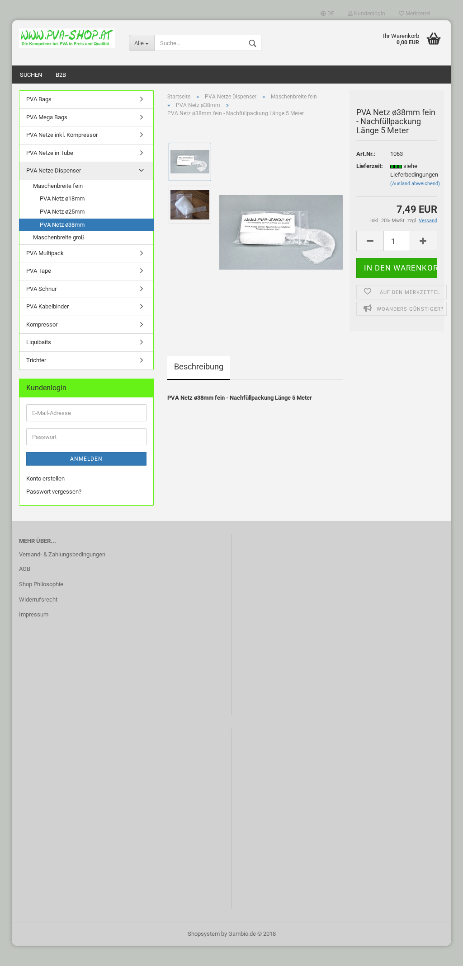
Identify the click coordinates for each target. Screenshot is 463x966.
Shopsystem (204, 933)
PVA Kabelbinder (47, 306)
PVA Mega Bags (46, 117)
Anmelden (86, 459)
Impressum (33, 614)
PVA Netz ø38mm (62, 224)
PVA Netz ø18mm (62, 198)
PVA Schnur (41, 288)
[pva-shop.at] (67, 38)
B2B (61, 74)
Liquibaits (38, 342)
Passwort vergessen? (53, 491)
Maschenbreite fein (58, 185)
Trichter (36, 360)
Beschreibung (198, 366)
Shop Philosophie (41, 584)
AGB (24, 568)
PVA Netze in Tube (49, 152)
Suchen (31, 74)
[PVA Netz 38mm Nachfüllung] (281, 225)
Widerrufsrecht (38, 599)
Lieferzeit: (366, 166)
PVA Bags (39, 99)
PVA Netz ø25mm (62, 211)
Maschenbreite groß (59, 237)
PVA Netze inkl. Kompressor (62, 134)
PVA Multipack (45, 253)
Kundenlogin (369, 13)
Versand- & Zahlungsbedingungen (62, 554)
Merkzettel (417, 13)
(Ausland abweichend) (415, 184)
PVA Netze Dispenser (53, 170)
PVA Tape (38, 270)
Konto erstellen (45, 478)
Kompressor (41, 324)
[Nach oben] (438, 952)
